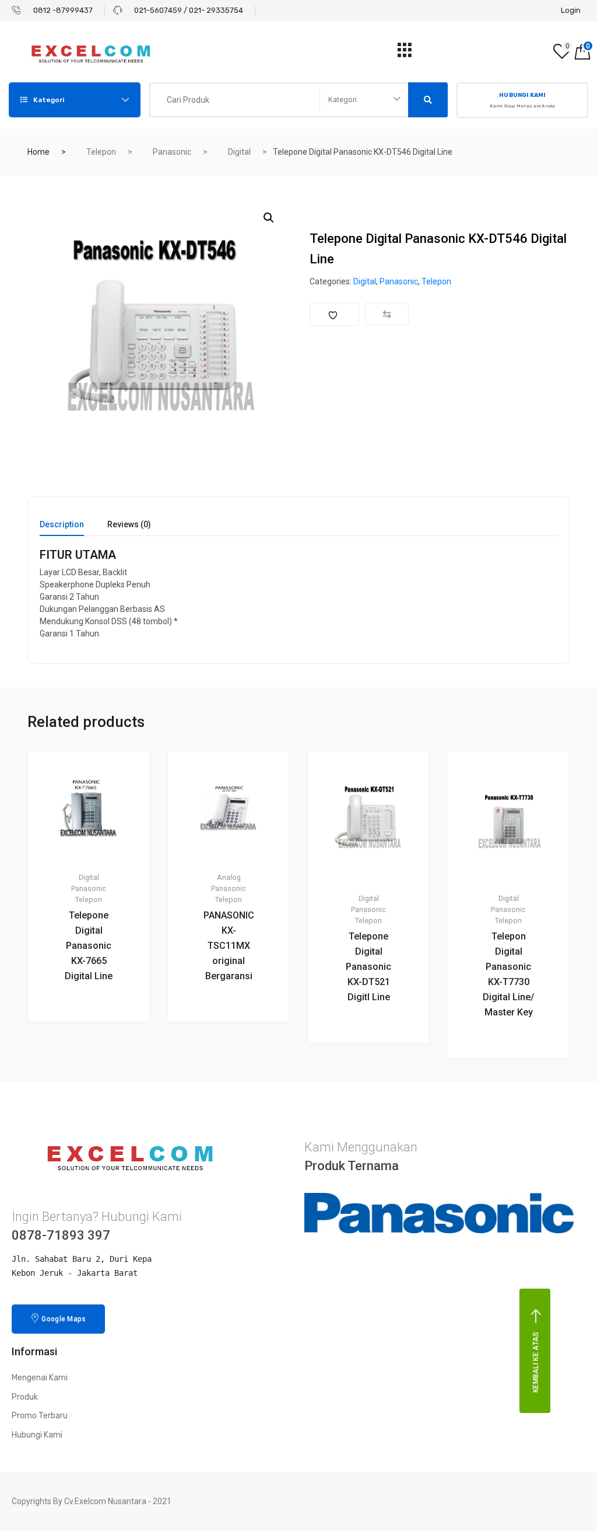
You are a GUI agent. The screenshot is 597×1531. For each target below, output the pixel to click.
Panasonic (172, 151)
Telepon (101, 151)
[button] (268, 217)
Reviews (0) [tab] (129, 524)
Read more (95, 1061)
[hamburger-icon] (405, 53)
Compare (387, 313)
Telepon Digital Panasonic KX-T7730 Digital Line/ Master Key (508, 974)
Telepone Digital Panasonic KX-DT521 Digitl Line (368, 967)
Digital (239, 151)
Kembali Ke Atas (536, 1362)
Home (38, 151)
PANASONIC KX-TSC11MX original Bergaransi (228, 946)
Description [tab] (62, 524)
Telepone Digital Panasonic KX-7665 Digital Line (89, 946)
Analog (229, 877)
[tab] (62, 528)
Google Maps (63, 1319)
